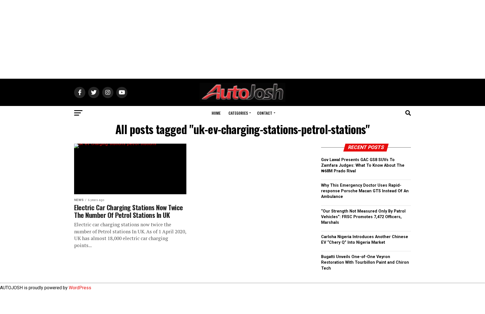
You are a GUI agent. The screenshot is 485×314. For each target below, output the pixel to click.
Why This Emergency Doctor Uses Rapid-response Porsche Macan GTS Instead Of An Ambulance (365, 191)
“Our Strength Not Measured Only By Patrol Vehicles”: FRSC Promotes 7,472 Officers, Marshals (363, 217)
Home (216, 113)
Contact (264, 113)
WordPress (80, 287)
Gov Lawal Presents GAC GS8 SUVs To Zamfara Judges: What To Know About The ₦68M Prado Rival (362, 165)
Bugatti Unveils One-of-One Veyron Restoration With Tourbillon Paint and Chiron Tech (365, 262)
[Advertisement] (242, 39)
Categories (238, 113)
